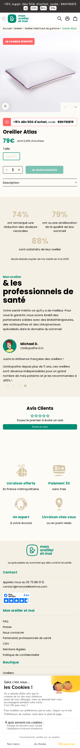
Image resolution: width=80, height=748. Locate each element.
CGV (6, 644)
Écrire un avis (40, 426)
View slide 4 (25, 386)
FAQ (5, 621)
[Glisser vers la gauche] (65, 107)
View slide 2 (14, 386)
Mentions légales (14, 649)
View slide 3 (19, 386)
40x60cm (11, 156)
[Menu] (4, 18)
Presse (7, 627)
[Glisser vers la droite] (75, 107)
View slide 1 (8, 386)
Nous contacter (13, 633)
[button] (59, 18)
